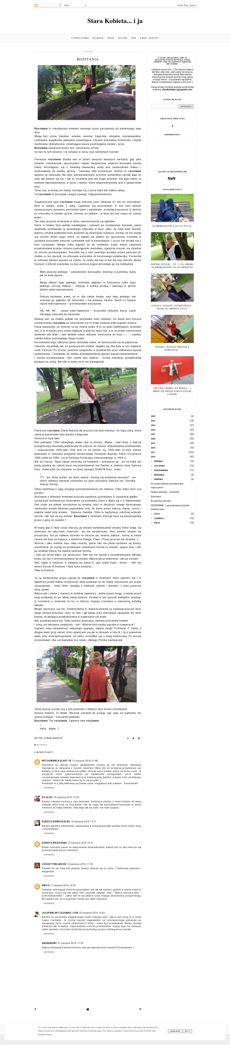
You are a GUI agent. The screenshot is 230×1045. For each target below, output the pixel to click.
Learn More (175, 1031)
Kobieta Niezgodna (54, 843)
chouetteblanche (54, 864)
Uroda (111, 38)
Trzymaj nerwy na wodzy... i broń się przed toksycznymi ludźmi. (172, 391)
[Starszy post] (140, 1009)
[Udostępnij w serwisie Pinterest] (138, 739)
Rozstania (156, 496)
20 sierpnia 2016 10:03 (92, 913)
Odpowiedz (49, 788)
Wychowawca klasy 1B (56, 760)
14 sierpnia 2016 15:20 (66, 797)
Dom (133, 38)
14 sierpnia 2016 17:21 (84, 821)
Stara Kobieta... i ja (115, 20)
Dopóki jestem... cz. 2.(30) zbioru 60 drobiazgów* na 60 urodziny (172, 266)
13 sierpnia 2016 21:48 (85, 760)
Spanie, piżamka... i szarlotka (165, 492)
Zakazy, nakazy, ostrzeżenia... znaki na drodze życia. (172, 307)
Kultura (123, 38)
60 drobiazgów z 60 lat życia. (172, 225)
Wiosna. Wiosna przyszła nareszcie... (172, 348)
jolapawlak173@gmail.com (60, 913)
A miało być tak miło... (161, 501)
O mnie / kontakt (149, 38)
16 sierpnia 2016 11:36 (80, 864)
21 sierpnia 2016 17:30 (70, 943)
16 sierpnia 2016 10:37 (80, 843)
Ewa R (45, 885)
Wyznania (98, 38)
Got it (187, 1031)
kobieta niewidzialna (56, 821)
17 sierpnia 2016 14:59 (63, 885)
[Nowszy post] (35, 1009)
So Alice (47, 797)
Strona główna (80, 38)
